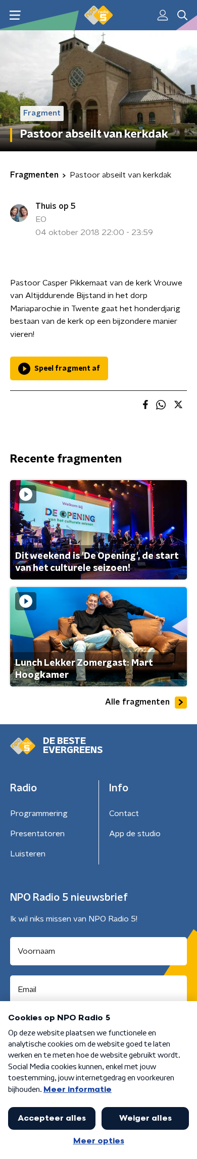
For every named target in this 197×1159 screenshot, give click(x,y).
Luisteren (27, 854)
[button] (15, 15)
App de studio (135, 834)
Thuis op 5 (55, 206)
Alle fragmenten (137, 702)
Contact (124, 813)
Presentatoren (37, 834)
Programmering (39, 813)
